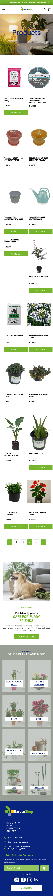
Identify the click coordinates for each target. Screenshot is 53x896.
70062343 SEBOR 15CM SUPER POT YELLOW (38, 159)
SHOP (18, 822)
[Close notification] (48, 2)
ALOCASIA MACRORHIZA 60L (11, 454)
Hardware (39, 787)
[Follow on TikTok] (16, 880)
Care (14, 787)
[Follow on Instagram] (29, 880)
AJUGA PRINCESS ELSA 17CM (13, 395)
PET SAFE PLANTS (26, 637)
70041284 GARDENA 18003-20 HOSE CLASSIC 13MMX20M (37, 100)
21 (36, 542)
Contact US (26, 888)
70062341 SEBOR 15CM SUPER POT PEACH (13, 159)
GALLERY (11, 831)
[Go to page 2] (43, 542)
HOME (9, 822)
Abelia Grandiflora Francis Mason (11, 241)
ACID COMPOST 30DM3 (13, 335)
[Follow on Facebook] (23, 880)
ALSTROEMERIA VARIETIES (10, 513)
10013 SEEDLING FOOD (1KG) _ (13, 100)
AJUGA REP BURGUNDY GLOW (38, 395)
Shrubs (39, 719)
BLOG (9, 825)
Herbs (14, 719)
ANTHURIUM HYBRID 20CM (37, 513)
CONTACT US (13, 828)
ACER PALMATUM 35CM (38, 276)
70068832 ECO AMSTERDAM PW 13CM (13, 218)
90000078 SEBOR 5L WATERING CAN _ (37, 218)
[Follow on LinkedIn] (36, 880)
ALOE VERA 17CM (36, 453)
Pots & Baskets (39, 753)
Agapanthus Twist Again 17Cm (38, 336)
